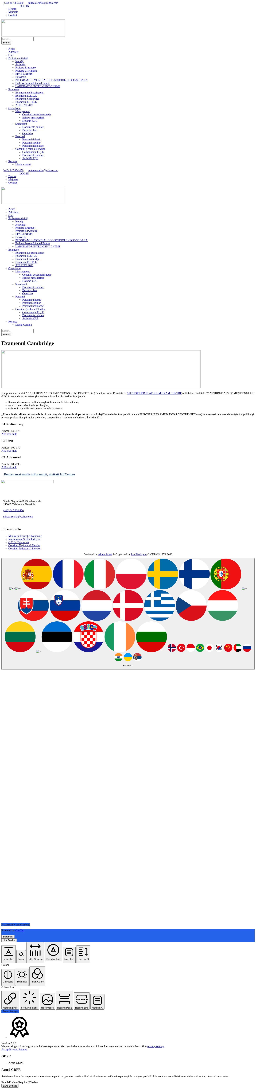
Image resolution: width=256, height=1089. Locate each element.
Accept (5, 1049)
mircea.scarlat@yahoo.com (43, 2)
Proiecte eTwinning (26, 70)
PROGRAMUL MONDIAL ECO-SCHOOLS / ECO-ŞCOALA (51, 80)
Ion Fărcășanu (139, 554)
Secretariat (21, 123)
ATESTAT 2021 (24, 105)
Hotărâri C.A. (29, 120)
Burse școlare (29, 130)
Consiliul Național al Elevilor (24, 545)
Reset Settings (10, 1011)
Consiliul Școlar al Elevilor (30, 148)
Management (22, 111)
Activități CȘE (30, 158)
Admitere (13, 51)
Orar (10, 55)
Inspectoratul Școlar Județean (24, 539)
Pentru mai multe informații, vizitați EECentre (39, 474)
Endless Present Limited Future (32, 83)
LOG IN (24, 6)
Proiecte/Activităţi (18, 58)
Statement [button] (8, 936)
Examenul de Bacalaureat (29, 92)
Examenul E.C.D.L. (26, 101)
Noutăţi (19, 61)
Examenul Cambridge (27, 98)
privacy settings (155, 1046)
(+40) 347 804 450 (13, 2)
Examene (13, 89)
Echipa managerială (33, 117)
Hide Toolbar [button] (9, 940)
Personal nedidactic (33, 145)
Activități (20, 64)
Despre (12, 8)
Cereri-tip (27, 133)
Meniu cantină (23, 164)
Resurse (12, 161)
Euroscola (20, 76)
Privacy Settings (18, 1049)
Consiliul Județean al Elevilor (24, 548)
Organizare (14, 108)
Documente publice (33, 126)
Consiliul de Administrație (36, 114)
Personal (20, 136)
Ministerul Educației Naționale (25, 536)
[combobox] (128, 614)
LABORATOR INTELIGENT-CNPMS (37, 86)
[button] (8, 954)
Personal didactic (31, 139)
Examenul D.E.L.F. (26, 95)
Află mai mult (9, 434)
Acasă (11, 48)
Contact (12, 15)
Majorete (13, 11)
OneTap (19, 930)
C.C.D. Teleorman (18, 542)
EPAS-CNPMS (24, 73)
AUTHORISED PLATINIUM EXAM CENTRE (154, 393)
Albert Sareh (105, 554)
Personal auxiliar (31, 142)
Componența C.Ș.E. (33, 151)
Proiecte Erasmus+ (25, 67)
